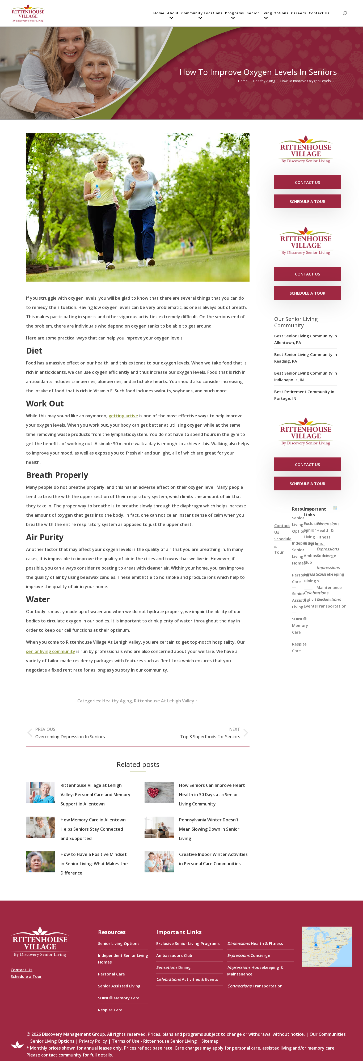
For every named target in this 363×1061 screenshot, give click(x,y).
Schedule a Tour (26, 976)
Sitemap (209, 1041)
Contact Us (21, 969)
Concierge (327, 552)
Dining (314, 577)
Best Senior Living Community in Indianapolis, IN (305, 376)
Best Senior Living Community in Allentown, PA (305, 339)
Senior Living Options (119, 943)
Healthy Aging (117, 701)
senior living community (50, 651)
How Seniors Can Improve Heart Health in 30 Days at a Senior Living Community (212, 794)
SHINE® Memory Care (119, 997)
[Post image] (40, 792)
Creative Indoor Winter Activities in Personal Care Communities (213, 859)
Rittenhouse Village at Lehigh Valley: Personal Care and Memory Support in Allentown (95, 794)
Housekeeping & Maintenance (330, 577)
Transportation (331, 603)
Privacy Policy (93, 1041)
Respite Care (299, 647)
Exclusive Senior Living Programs (313, 533)
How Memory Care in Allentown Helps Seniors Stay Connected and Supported (93, 829)
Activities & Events (316, 599)
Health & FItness (327, 530)
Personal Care (111, 974)
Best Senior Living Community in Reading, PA (305, 358)
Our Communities (328, 1034)
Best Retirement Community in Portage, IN (304, 395)
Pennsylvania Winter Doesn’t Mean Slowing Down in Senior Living (209, 829)
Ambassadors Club (174, 955)
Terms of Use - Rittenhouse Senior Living (154, 1041)
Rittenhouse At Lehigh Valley (164, 701)
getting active (123, 416)
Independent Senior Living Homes (123, 959)
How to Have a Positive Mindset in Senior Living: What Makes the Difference (94, 863)
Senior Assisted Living (119, 985)
